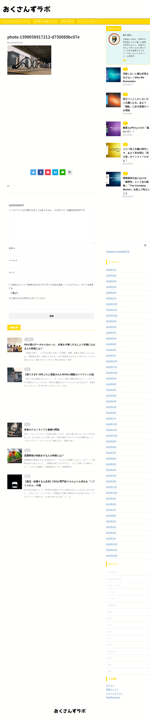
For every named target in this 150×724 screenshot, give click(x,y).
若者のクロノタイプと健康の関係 (41, 429)
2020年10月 (111, 555)
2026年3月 (111, 292)
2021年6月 (111, 515)
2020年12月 (111, 544)
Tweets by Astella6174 (117, 251)
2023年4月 (111, 401)
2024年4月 (111, 344)
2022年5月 (111, 464)
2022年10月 (111, 435)
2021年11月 (111, 487)
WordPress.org (113, 697)
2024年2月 (111, 349)
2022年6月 (111, 458)
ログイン (110, 685)
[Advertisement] (51, 101)
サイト (12, 272)
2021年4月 (111, 527)
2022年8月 (111, 447)
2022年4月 (111, 469)
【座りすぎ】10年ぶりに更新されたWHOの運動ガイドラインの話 (59, 374)
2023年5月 (111, 395)
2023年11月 (111, 367)
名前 (12, 248)
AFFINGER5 (91, 720)
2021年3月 (111, 532)
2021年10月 (111, 492)
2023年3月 (111, 407)
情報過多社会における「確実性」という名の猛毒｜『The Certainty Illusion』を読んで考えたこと (136, 185)
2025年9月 (111, 321)
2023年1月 (111, 418)
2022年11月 (111, 429)
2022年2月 (111, 481)
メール (13, 260)
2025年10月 (111, 315)
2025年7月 (111, 332)
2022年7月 (111, 452)
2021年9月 (111, 498)
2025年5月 (111, 338)
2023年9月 (111, 378)
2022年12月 (111, 424)
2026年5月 (111, 281)
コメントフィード (114, 693)
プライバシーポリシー (88, 21)
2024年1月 (111, 355)
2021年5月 (111, 521)
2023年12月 (111, 361)
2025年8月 (111, 327)
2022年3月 (111, 475)
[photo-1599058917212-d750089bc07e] (55, 172)
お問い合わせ (67, 21)
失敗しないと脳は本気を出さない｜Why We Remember (136, 77)
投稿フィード (112, 689)
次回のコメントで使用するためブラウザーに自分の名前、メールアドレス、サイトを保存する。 (51, 286)
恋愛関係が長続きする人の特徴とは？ (44, 455)
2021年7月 (111, 510)
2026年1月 (111, 298)
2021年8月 (111, 504)
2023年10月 (111, 372)
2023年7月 (111, 389)
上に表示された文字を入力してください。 (28, 298)
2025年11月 (111, 309)
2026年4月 (111, 287)
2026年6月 (111, 275)
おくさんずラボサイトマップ (16, 21)
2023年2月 (111, 412)
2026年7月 (111, 269)
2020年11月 (111, 550)
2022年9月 (111, 441)
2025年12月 (111, 304)
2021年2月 (111, 538)
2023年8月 (111, 384)
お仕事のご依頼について (45, 21)
